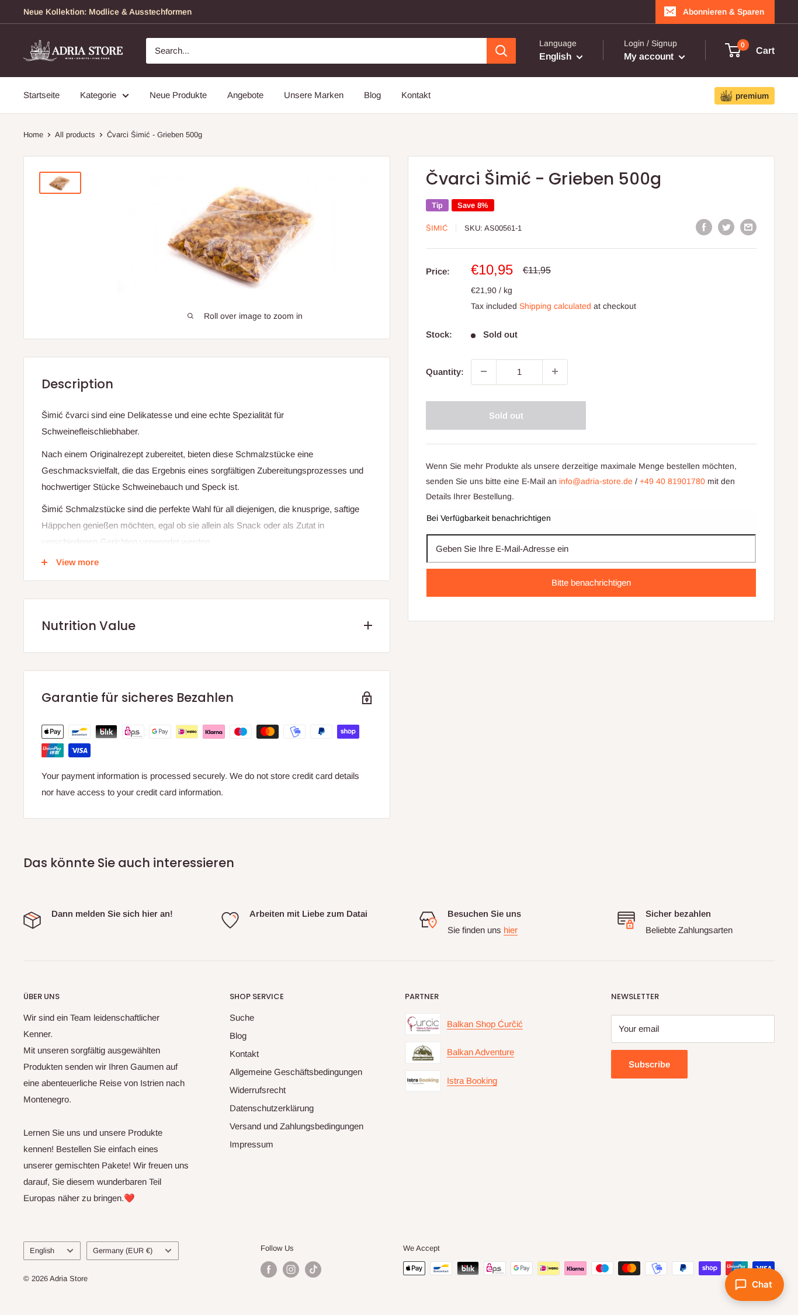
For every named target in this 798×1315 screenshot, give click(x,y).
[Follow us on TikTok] (313, 1269)
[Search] (501, 51)
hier (511, 930)
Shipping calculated (555, 305)
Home (33, 134)
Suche (242, 1017)
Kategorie (98, 95)
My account (650, 56)
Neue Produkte (178, 95)
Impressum (251, 1144)
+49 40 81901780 (672, 481)
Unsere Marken (314, 95)
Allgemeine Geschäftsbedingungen (296, 1072)
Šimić (436, 228)
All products (75, 134)
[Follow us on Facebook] (269, 1269)
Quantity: (445, 371)
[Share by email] (748, 226)
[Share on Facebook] (704, 226)
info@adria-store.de (596, 481)
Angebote (245, 95)
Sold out (506, 415)
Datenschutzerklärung (272, 1108)
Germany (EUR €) (122, 1250)
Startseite (41, 95)
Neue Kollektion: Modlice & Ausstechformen (107, 11)
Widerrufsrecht (258, 1090)
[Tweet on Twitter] (726, 226)
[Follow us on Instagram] (291, 1269)
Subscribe (649, 1064)
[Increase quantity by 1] (555, 371)
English (42, 1250)
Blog (372, 95)
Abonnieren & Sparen (723, 11)
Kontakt (416, 95)
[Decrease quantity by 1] (483, 371)
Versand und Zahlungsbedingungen (296, 1126)
